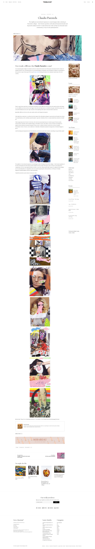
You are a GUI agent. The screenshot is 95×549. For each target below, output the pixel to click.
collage (17, 447)
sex (31, 447)
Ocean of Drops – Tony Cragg (74, 199)
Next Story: (50, 456)
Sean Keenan (43, 14)
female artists (36, 72)
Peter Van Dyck (71, 180)
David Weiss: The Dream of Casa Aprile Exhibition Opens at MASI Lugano (59, 475)
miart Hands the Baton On (46, 538)
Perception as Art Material (46, 529)
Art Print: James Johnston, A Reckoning (76, 133)
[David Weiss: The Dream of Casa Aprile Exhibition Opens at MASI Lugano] (59, 469)
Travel (58, 534)
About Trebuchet (59, 522)
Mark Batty (70, 169)
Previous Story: (23, 456)
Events (58, 525)
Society (58, 531)
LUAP (69, 174)
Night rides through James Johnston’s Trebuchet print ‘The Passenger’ (76, 140)
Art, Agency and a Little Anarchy (47, 540)
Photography (27, 447)
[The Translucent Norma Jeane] (33, 470)
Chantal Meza (71, 177)
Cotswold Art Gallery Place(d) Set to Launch (76, 101)
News (58, 527)
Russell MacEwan (71, 175)
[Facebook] (14, 34)
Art (52, 14)
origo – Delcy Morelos (72, 204)
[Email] (18, 34)
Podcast (58, 530)
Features (58, 526)
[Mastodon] (16, 34)
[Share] (20, 34)
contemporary (21, 447)
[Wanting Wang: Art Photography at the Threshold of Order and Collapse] (46, 472)
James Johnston (71, 172)
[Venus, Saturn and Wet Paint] (20, 471)
